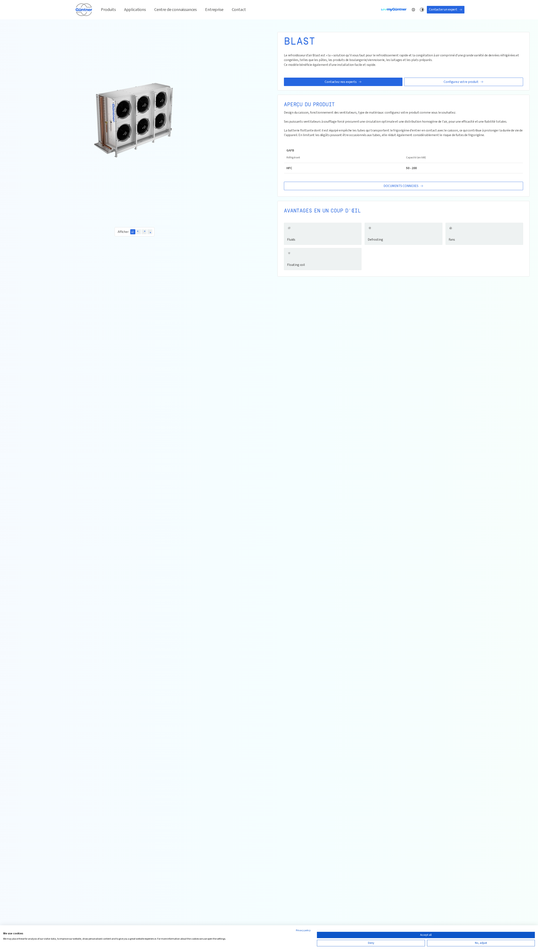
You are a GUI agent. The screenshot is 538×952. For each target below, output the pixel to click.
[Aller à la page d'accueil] (84, 9)
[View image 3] (144, 231)
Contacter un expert (443, 9)
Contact (239, 10)
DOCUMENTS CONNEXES (401, 186)
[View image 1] (132, 231)
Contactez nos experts (341, 82)
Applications (135, 10)
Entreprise (214, 10)
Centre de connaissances (175, 10)
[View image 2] (138, 231)
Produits (108, 10)
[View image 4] (149, 231)
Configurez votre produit (461, 82)
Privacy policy (303, 930)
